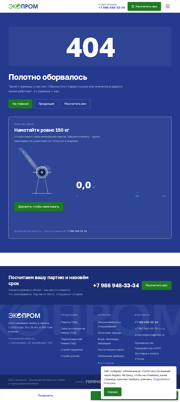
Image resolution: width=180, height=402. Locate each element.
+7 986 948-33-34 (77, 231)
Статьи (139, 358)
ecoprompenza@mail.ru (149, 334)
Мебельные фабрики (111, 355)
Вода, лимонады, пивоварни (108, 341)
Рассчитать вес (146, 6)
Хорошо (113, 391)
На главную (20, 103)
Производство (144, 342)
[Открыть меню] (168, 6)
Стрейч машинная (72, 349)
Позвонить (45, 395)
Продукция (46, 103)
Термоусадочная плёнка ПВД (71, 341)
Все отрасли (106, 362)
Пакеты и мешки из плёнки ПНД (73, 330)
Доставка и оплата (147, 353)
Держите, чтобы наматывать (38, 206)
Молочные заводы (109, 332)
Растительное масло (111, 349)
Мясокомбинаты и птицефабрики (109, 324)
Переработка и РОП (148, 348)
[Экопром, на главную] (23, 6)
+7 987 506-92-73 (150, 328)
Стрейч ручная (70, 355)
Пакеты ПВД (69, 322)
